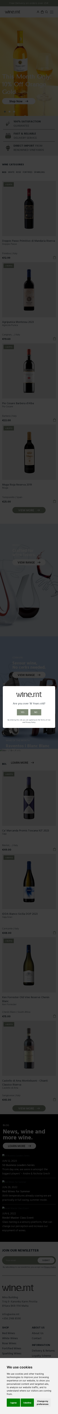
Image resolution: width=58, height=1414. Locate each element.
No (35, 712)
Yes (22, 712)
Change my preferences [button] (42, 1402)
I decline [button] (27, 1402)
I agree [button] (13, 1402)
